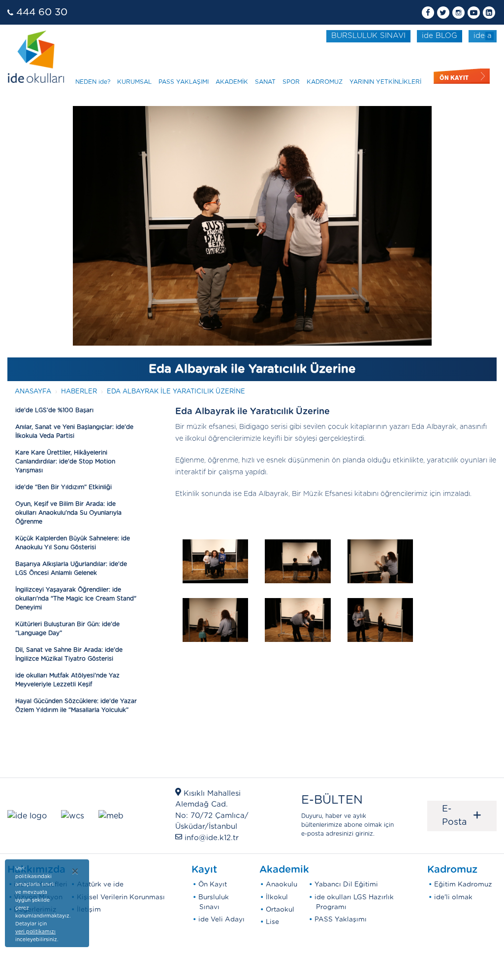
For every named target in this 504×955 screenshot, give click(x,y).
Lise (272, 922)
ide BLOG (439, 35)
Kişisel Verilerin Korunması (121, 897)
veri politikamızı (35, 931)
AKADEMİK (232, 82)
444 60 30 (41, 12)
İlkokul (277, 897)
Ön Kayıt (212, 884)
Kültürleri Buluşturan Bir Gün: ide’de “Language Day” (67, 628)
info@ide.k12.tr (212, 838)
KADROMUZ (325, 82)
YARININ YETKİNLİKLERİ (385, 82)
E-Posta (462, 816)
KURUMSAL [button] (134, 82)
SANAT (265, 82)
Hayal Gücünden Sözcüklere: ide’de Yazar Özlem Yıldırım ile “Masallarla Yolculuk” (76, 705)
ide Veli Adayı (221, 919)
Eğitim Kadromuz (463, 884)
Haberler (79, 392)
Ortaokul (280, 909)
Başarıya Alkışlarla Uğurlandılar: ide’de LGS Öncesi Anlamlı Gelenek (71, 568)
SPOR (291, 82)
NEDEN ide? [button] (92, 82)
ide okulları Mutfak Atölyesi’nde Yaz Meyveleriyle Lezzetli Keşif (67, 679)
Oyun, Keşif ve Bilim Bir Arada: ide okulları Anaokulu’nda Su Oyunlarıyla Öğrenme (68, 513)
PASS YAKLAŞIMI (183, 82)
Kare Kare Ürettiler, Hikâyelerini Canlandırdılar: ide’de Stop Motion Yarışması (65, 461)
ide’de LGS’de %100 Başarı (54, 410)
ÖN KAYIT (454, 77)
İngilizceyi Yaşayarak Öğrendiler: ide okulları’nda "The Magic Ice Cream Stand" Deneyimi (75, 598)
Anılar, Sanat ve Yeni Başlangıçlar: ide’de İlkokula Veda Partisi (74, 431)
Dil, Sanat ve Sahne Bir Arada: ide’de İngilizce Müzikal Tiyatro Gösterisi (69, 654)
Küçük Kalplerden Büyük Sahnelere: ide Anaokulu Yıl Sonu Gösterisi (72, 542)
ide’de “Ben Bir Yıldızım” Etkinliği (63, 487)
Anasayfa (33, 392)
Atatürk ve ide (100, 884)
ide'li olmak (453, 897)
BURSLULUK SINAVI (368, 35)
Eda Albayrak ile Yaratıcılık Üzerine (176, 392)
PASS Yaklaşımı (341, 919)
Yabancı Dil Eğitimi (346, 884)
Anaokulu (281, 884)
